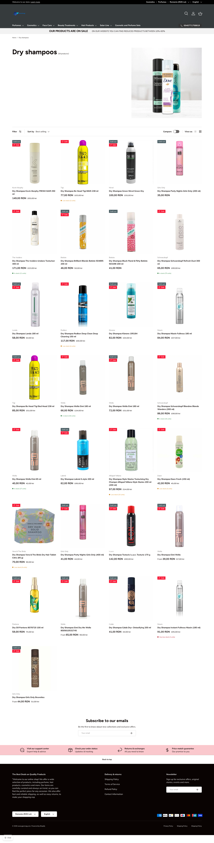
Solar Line (104, 25)
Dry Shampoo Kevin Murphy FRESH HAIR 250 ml (33, 192)
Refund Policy (111, 789)
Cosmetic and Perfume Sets (127, 25)
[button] (200, 13)
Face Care (47, 25)
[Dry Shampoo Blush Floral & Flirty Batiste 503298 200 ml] (131, 232)
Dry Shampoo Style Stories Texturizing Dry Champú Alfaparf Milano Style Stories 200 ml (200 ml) (130, 482)
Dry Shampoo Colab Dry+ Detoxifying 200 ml (130, 627)
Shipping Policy (112, 779)
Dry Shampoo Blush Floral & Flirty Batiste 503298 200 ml (128, 262)
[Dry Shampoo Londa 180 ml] (34, 304)
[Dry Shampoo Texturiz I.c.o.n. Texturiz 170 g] (131, 526)
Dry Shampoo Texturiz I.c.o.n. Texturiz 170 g (129, 554)
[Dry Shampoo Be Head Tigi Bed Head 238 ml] (34, 377)
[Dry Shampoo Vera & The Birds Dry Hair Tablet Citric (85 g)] (34, 526)
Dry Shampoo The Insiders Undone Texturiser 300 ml (33, 262)
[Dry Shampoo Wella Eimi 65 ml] (34, 450)
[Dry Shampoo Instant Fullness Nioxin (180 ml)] (179, 598)
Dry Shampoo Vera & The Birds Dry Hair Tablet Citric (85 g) (34, 556)
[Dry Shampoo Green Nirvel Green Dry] (131, 162)
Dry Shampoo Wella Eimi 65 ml (26, 479)
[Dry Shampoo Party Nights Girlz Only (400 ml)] (83, 526)
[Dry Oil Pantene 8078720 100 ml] (34, 598)
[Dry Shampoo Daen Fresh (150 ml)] (179, 450)
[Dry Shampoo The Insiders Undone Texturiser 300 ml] (34, 232)
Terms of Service (112, 784)
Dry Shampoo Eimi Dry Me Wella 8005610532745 (76, 629)
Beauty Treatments (66, 25)
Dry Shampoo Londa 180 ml (25, 333)
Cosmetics (150, 2)
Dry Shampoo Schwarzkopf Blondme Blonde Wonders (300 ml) (178, 407)
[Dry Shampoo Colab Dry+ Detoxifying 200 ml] (131, 598)
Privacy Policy (168, 826)
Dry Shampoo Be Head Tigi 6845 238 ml (79, 191)
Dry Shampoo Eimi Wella (169, 554)
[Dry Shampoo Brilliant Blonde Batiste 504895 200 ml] (83, 232)
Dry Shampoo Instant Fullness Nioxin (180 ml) (179, 627)
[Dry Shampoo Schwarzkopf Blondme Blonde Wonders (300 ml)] (179, 377)
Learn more (35, 2)
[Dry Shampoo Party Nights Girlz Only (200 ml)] (179, 162)
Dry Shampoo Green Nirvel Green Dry (126, 191)
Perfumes (162, 2)
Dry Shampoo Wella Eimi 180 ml (76, 406)
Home (14, 37)
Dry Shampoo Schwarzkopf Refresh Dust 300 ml (178, 262)
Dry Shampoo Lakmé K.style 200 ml (77, 479)
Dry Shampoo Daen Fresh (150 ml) (173, 479)
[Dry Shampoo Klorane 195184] (131, 304)
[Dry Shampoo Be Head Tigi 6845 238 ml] (83, 162)
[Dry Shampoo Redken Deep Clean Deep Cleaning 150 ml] (83, 304)
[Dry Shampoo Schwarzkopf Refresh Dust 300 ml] (179, 232)
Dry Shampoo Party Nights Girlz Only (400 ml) (82, 554)
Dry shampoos (24, 37)
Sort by (30, 131)
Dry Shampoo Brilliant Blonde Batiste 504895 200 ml (82, 262)
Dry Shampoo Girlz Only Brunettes (28, 697)
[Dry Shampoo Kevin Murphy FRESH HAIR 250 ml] (34, 162)
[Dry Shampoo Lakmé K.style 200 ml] (83, 450)
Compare (167, 131)
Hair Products (87, 25)
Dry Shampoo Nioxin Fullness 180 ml (174, 333)
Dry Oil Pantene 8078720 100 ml (27, 627)
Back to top (107, 759)
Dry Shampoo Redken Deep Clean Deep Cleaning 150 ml (79, 335)
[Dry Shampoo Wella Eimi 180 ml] (83, 377)
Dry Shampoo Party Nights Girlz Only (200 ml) (179, 191)
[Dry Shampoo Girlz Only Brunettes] (34, 668)
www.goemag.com (24, 826)
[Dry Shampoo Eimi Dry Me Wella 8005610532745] (83, 598)
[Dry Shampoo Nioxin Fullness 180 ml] (179, 304)
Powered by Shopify (38, 826)
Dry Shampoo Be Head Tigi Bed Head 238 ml (33, 406)
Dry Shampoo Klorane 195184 (123, 333)
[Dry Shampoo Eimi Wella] (179, 526)
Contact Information (114, 794)
